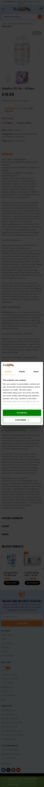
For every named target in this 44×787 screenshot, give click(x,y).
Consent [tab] (8, 371)
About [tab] (36, 371)
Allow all (22, 413)
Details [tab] (22, 371)
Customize (20, 420)
